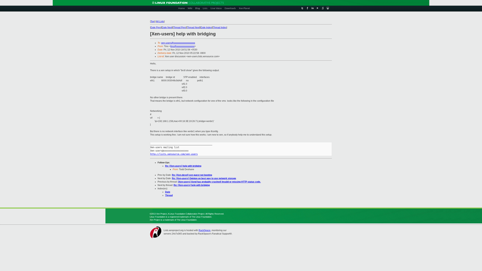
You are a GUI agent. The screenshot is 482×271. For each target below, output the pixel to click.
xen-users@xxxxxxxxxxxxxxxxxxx (178, 43)
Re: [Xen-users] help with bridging (183, 166)
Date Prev (156, 27)
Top (152, 21)
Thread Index (220, 27)
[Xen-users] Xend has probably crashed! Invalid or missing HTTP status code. (219, 181)
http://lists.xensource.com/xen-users (174, 154)
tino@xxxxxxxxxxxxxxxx (182, 46)
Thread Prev (179, 27)
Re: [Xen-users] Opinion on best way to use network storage (204, 178)
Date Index (206, 27)
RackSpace (204, 230)
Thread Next (193, 27)
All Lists (160, 21)
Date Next (167, 27)
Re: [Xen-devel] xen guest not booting (192, 175)
